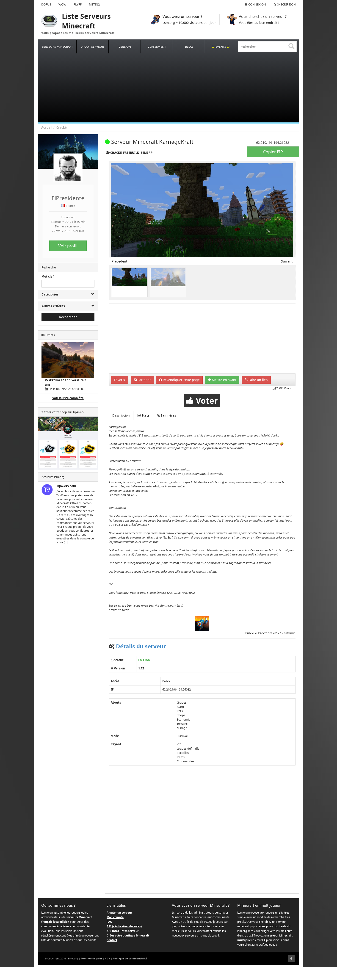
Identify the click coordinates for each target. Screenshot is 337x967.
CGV (107, 958)
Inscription (286, 4)
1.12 (141, 668)
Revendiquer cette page (181, 380)
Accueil (46, 127)
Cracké (61, 127)
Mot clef (47, 276)
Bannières (168, 415)
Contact (112, 940)
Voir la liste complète (68, 398)
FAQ (109, 922)
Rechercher (68, 317)
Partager (144, 380)
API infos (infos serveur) (123, 931)
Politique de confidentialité (130, 958)
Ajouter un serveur (119, 913)
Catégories (49, 294)
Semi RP (146, 153)
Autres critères (53, 306)
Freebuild (131, 153)
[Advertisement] (175, 88)
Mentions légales (91, 958)
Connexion (257, 4)
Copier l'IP (273, 152)
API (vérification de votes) (124, 926)
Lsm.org (73, 958)
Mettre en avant (223, 380)
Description (121, 415)
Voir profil (67, 246)
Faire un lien (258, 380)
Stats (145, 415)
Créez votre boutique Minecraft (128, 935)
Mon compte (115, 917)
